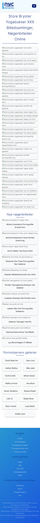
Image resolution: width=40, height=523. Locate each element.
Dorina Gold (10, 376)
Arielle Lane (20, 414)
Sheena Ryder (30, 391)
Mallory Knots (11, 383)
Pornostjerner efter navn (20, 448)
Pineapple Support (20, 492)
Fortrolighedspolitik (20, 472)
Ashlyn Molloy (11, 368)
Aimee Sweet (29, 376)
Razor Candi (11, 406)
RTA (20, 495)
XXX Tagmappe (20, 442)
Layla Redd (29, 406)
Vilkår (20, 475)
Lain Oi (10, 399)
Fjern (20, 465)
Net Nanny (20, 485)
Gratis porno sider (20, 452)
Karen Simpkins (11, 391)
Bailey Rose (28, 399)
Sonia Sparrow (11, 360)
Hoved (20, 438)
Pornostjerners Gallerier (20, 445)
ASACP (20, 489)
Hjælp (20, 462)
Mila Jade (30, 368)
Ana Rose (30, 383)
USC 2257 (20, 469)
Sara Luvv (30, 360)
